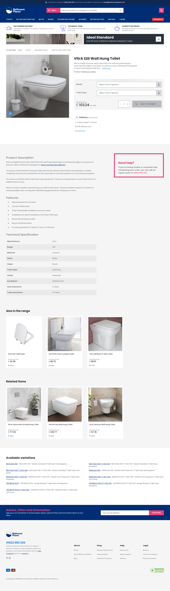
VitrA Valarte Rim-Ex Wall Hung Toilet (23, 424)
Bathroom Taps (97, 19)
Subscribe (156, 513)
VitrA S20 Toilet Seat (16, 354)
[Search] (120, 10)
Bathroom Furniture (25, 19)
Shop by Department (105, 550)
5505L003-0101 (94, 470)
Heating (111, 19)
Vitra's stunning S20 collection (53, 165)
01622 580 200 (69, 2)
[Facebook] (7, 558)
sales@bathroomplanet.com (114, 2)
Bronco (55, 579)
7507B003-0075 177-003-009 (17, 490)
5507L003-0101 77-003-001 (99, 464)
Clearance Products (104, 558)
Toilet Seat (81, 92)
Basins (51, 19)
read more (106, 68)
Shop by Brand (102, 554)
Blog (75, 558)
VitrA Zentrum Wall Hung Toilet (102, 424)
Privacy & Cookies (149, 558)
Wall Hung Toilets (41, 50)
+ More (122, 19)
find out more (80, 131)
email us (25, 554)
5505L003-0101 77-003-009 (99, 477)
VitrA (78, 72)
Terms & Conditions (150, 554)
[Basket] (161, 10)
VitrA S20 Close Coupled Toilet (61, 354)
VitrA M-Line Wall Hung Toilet (61, 424)
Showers (82, 19)
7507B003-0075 (12, 483)
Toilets (9, 19)
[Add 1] (128, 104)
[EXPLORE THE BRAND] (158, 39)
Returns (146, 550)
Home (20, 50)
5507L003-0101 (12, 464)
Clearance (158, 19)
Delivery (123, 558)
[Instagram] (10, 558)
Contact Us (124, 550)
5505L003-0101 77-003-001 (16, 477)
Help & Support (125, 554)
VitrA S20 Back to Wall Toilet (101, 354)
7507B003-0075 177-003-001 (100, 483)
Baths (41, 19)
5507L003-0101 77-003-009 (17, 470)
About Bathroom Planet (82, 554)
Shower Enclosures (66, 19)
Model (79, 84)
